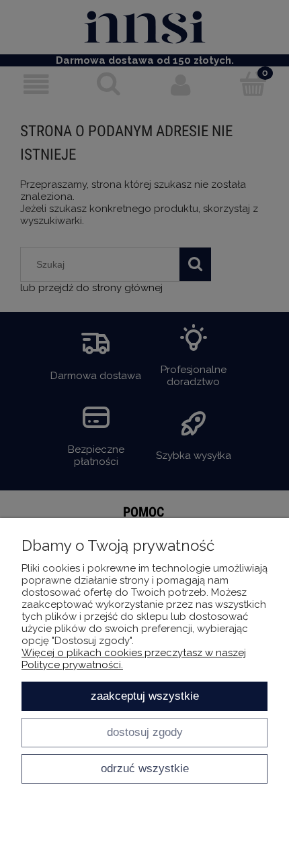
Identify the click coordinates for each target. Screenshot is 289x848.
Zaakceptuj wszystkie (145, 695)
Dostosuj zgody (145, 732)
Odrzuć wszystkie (145, 768)
